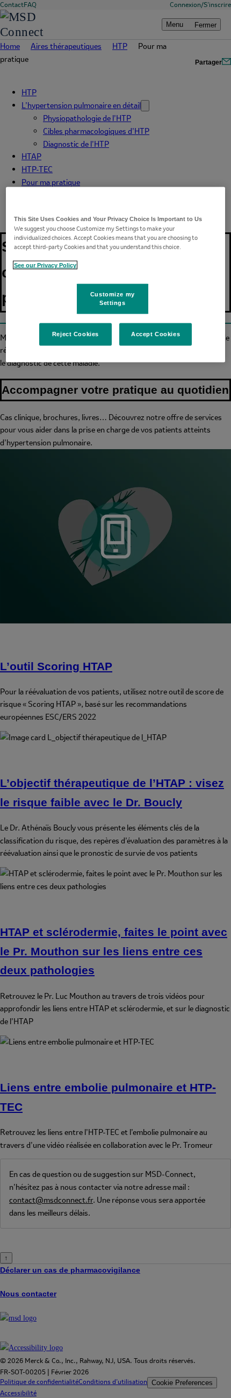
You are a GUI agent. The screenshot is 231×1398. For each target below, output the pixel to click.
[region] (116, 274)
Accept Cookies (155, 334)
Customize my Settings (112, 298)
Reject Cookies (75, 334)
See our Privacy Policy (45, 265)
